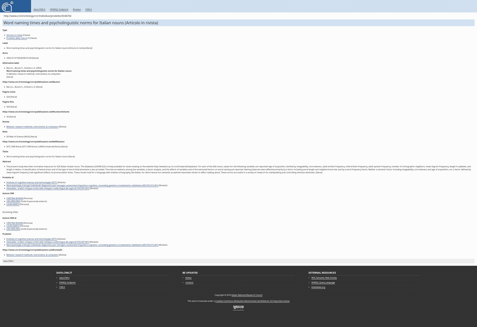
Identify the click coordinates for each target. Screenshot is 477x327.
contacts (189, 282)
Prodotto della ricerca (16, 38)
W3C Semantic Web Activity (324, 277)
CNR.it (88, 9)
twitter (188, 277)
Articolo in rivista (14, 35)
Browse (77, 9)
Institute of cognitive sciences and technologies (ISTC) (31, 182)
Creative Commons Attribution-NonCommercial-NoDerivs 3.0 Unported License (252, 301)
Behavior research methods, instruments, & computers (32, 126)
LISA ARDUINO (13, 201)
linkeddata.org (318, 287)
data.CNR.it (39, 9)
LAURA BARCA (12, 204)
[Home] (15, 6)
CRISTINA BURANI (14, 198)
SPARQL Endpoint (59, 9)
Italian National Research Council (247, 295)
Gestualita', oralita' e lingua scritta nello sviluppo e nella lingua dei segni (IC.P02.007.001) (47, 188)
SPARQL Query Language (323, 282)
